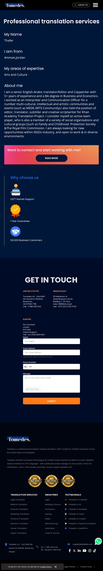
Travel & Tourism (52, 533)
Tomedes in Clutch (76, 514)
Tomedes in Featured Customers (82, 523)
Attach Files (34, 389)
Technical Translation (20, 519)
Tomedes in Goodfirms (78, 528)
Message (31, 381)
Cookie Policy (46, 566)
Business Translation (19, 523)
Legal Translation (18, 499)
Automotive (50, 528)
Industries (51, 494)
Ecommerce (50, 509)
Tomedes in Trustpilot (78, 499)
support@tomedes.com (82, 544)
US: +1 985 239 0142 (49, 547)
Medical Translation (19, 504)
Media (47, 519)
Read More (51, 158)
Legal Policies (69, 566)
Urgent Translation (18, 533)
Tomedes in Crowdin (77, 519)
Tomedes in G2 (75, 504)
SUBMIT (51, 401)
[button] (25, 366)
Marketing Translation (20, 514)
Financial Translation (19, 509)
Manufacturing (51, 523)
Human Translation (19, 528)
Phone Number (29, 362)
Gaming (48, 514)
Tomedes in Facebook (78, 509)
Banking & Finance (53, 504)
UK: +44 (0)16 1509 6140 (51, 550)
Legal (47, 499)
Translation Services (24, 494)
